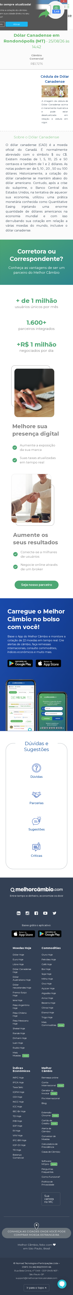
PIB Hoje (17, 1121)
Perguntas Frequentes (47, 1170)
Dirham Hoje (20, 1038)
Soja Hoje (46, 974)
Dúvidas (36, 777)
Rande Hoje (19, 1033)
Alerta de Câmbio (46, 1130)
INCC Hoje (18, 1101)
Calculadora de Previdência (49, 1145)
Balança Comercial (18, 1156)
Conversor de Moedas (49, 1138)
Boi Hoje (46, 969)
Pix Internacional (51, 1098)
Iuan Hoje (18, 1042)
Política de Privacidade (48, 1183)
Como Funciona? (51, 1176)
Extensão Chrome (50, 1114)
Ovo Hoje (46, 983)
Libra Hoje (18, 964)
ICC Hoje (17, 1106)
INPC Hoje (18, 1077)
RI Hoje (16, 1130)
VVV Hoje (17, 1135)
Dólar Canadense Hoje (22, 970)
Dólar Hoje (18, 954)
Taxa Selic (18, 1087)
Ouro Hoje (47, 954)
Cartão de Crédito (49, 1122)
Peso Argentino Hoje (21, 1006)
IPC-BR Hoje (19, 1140)
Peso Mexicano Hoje (20, 1022)
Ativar (16, 24)
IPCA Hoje (18, 1082)
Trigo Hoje (47, 1017)
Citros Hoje (47, 1007)
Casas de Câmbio (51, 1151)
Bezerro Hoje (48, 1002)
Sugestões (36, 829)
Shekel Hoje (19, 1028)
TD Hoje (17, 1116)
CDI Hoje (17, 1096)
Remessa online (50, 1077)
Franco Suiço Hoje (20, 994)
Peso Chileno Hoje (20, 1014)
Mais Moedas (20, 1054)
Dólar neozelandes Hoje (22, 986)
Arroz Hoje (47, 998)
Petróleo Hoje (49, 959)
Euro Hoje (18, 959)
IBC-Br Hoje (19, 1111)
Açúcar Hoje (48, 988)
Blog (44, 1103)
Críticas (36, 856)
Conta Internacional (51, 1084)
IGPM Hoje (18, 1092)
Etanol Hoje (48, 1012)
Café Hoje (47, 964)
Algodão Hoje (49, 993)
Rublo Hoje (19, 1047)
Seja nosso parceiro (36, 585)
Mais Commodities (51, 1023)
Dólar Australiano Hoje (22, 978)
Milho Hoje (47, 978)
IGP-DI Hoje (19, 1145)
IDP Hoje (17, 1125)
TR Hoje (17, 1149)
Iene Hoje (17, 1000)
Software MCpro (49, 1162)
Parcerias (36, 803)
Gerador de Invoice (49, 1092)
